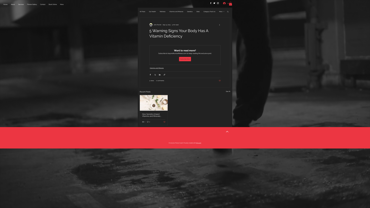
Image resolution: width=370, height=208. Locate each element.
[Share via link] (164, 75)
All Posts (142, 11)
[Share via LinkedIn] (160, 75)
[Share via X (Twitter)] (155, 75)
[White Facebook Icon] (211, 3)
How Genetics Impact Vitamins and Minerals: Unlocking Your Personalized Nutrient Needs (151, 115)
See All (228, 91)
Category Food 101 (209, 11)
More (220, 11)
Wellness (162, 11)
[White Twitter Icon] (214, 3)
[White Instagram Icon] (218, 3)
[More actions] (219, 25)
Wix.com (198, 143)
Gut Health (152, 11)
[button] (230, 3)
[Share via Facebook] (150, 75)
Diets (198, 11)
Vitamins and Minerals (176, 11)
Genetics (190, 11)
